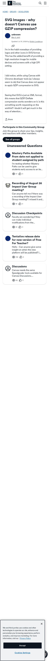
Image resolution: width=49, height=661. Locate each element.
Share (9, 119)
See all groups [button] (13, 139)
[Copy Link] (13, 45)
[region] (22, 640)
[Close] (42, 624)
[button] (7, 35)
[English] (14, 3)
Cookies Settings (22, 653)
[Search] (40, 3)
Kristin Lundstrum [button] (36, 42)
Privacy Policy (25, 638)
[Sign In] (45, 3)
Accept (22, 645)
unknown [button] (16, 34)
